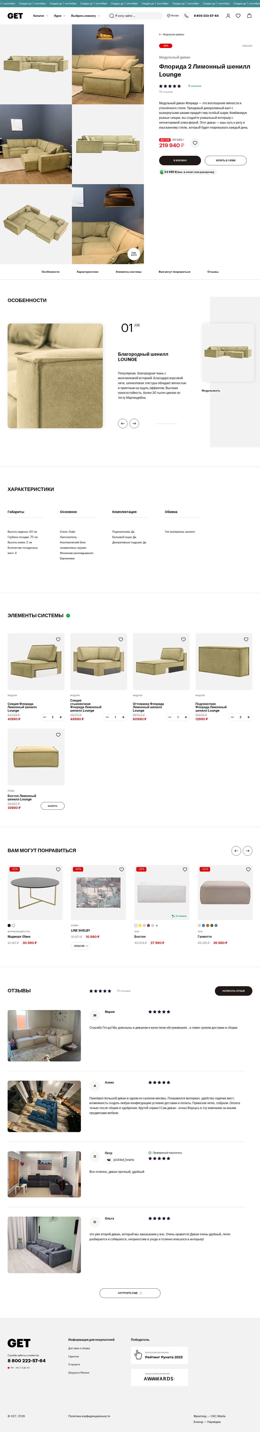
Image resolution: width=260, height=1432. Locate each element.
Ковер (74, 926)
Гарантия (73, 1356)
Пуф (136, 932)
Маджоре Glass (19, 936)
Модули (12, 695)
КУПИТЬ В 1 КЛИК (225, 161)
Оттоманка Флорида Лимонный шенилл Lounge (148, 707)
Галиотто (205, 936)
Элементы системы (129, 271)
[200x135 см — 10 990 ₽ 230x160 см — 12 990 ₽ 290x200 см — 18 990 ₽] (81, 946)
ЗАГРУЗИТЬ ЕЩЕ (128, 1293)
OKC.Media (218, 1416)
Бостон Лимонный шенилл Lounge (22, 797)
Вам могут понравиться (174, 271)
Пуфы (11, 791)
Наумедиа (214, 1422)
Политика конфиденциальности (89, 1416)
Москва (175, 15)
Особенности (51, 271)
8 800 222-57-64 (206, 15)
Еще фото (134, 254)
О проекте (74, 1364)
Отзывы (213, 271)
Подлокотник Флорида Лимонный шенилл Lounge (211, 707)
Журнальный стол (19, 932)
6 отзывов (181, 916)
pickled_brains (123, 1159)
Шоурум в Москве (78, 1372)
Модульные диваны (173, 34)
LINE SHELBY (80, 930)
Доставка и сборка (79, 1348)
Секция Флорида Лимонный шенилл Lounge (22, 707)
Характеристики (87, 271)
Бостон (140, 936)
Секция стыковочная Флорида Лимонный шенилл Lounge (85, 705)
